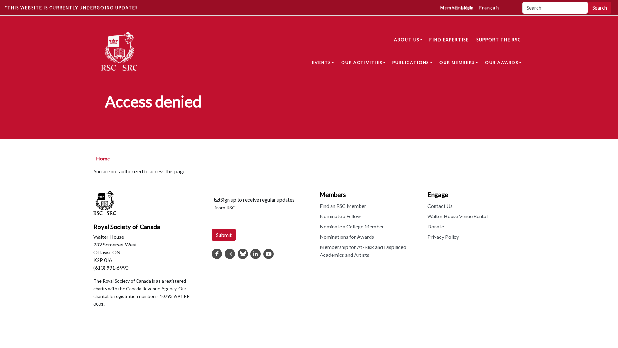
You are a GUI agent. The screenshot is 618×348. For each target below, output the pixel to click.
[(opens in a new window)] (217, 253)
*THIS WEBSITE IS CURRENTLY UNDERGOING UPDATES (71, 7)
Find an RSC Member (343, 206)
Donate (435, 226)
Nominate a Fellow (340, 216)
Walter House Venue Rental (457, 216)
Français (489, 7)
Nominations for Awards (347, 237)
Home (103, 158)
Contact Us (440, 206)
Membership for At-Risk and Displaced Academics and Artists (363, 251)
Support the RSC (498, 39)
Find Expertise (449, 39)
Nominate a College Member (352, 226)
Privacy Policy (443, 237)
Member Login (457, 7)
